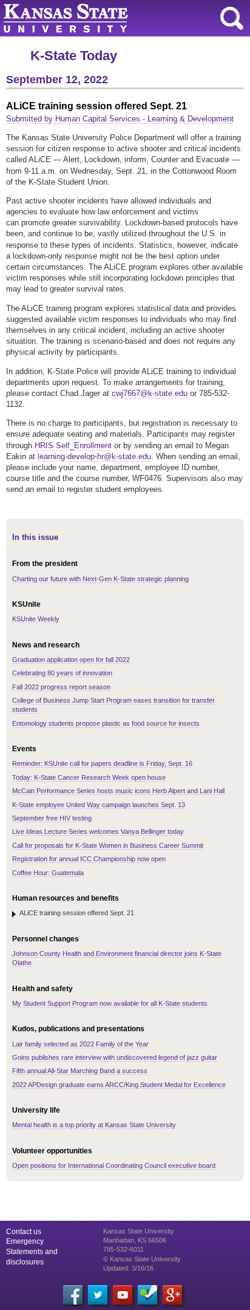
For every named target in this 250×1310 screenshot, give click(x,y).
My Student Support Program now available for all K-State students (110, 1003)
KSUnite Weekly (35, 619)
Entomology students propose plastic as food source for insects (106, 723)
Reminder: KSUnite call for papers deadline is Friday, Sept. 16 (102, 763)
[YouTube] (122, 1295)
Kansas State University (110, 18)
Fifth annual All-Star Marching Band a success (79, 1070)
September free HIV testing (52, 818)
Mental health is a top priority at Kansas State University (94, 1124)
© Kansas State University (142, 1259)
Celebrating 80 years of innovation (62, 673)
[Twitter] (97, 1295)
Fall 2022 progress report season (61, 687)
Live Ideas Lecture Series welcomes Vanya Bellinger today (98, 831)
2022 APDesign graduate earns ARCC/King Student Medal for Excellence (119, 1084)
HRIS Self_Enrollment (73, 445)
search (232, 18)
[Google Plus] (172, 1295)
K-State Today (73, 55)
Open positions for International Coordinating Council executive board (113, 1165)
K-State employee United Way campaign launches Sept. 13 (98, 804)
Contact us (23, 1231)
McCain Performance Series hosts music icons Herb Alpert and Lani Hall (118, 790)
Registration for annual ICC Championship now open (89, 858)
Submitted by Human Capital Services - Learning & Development (120, 118)
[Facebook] (73, 1295)
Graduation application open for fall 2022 (71, 659)
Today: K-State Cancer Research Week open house (89, 777)
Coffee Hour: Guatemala (48, 872)
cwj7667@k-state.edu (149, 393)
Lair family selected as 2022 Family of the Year (80, 1044)
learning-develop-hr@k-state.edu (94, 456)
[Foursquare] (147, 1295)
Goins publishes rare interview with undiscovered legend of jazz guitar (114, 1057)
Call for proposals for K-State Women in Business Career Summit (107, 845)
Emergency (25, 1241)
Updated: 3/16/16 (128, 1268)
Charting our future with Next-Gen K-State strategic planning (100, 578)
